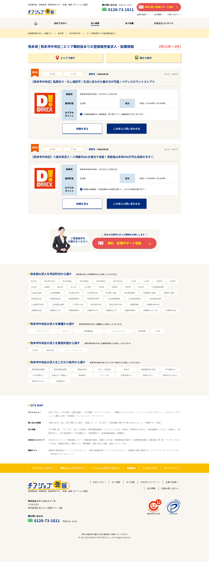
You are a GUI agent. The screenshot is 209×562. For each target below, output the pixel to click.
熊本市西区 (84, 281)
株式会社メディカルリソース (62, 454)
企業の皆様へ (76, 412)
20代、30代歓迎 (104, 369)
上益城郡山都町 (58, 304)
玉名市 (34, 287)
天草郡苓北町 (170, 310)
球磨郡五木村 (92, 310)
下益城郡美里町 (157, 287)
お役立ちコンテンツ (57, 439)
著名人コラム (115, 443)
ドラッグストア (42, 331)
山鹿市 (47, 287)
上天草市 (87, 287)
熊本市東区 (67, 281)
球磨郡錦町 (134, 304)
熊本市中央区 (75, 33)
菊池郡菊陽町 (129, 292)
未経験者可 (60, 381)
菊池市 (60, 287)
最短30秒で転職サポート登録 (159, 6)
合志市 (141, 287)
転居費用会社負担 (148, 369)
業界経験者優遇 (38, 369)
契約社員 (50, 350)
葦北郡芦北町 (96, 304)
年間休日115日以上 (170, 375)
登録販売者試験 (139, 439)
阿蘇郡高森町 (55, 298)
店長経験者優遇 (60, 369)
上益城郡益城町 (155, 298)
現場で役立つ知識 (100, 443)
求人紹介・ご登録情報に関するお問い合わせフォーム (121, 422)
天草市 (128, 287)
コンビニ (65, 331)
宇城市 (101, 287)
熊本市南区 (101, 281)
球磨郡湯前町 (36, 310)
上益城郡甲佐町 (37, 304)
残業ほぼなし (148, 375)
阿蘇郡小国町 (169, 292)
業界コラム (76, 443)
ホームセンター (119, 331)
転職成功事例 (63, 443)
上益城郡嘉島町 (134, 298)
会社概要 (88, 412)
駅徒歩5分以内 (38, 381)
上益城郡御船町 (114, 298)
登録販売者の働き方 (123, 439)
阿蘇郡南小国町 (149, 292)
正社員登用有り (66, 433)
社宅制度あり (38, 375)
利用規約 (71, 416)
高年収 (126, 369)
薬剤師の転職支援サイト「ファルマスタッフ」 (68, 450)
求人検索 (65, 412)
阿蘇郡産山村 (36, 298)
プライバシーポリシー (103, 412)
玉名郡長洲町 (73, 292)
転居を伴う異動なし (60, 375)
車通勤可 (82, 375)
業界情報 (86, 443)
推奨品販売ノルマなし (157, 429)
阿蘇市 (114, 287)
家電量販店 (88, 331)
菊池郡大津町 (111, 292)
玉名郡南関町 (55, 292)
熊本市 (34, 281)
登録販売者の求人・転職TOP (40, 33)
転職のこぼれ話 (105, 439)
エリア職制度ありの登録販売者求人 (101, 33)
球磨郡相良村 (73, 310)
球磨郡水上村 (55, 310)
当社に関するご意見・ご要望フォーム (81, 422)
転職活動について (74, 439)
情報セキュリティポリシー (126, 412)
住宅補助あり (170, 369)
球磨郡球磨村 (129, 310)
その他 (157, 331)
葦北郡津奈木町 (115, 304)
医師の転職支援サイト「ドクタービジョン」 (107, 450)
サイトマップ (97, 416)
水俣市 (172, 281)
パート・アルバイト (73, 350)
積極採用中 (82, 369)
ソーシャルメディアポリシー (151, 412)
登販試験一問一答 (156, 439)
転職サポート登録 (153, 422)
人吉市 (146, 281)
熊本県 (60, 33)
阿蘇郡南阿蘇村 (93, 298)
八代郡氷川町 (77, 304)
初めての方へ (54, 412)
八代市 (133, 281)
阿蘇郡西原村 (73, 298)
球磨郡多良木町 (153, 304)
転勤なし (172, 429)
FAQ (124, 443)
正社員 (35, 350)
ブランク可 (104, 375)
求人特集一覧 (54, 429)
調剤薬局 (142, 331)
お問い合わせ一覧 (56, 422)
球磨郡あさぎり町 (150, 310)
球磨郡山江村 (111, 310)
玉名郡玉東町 (36, 292)
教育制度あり (126, 375)
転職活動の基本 (90, 439)
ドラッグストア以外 (112, 429)
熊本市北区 (118, 281)
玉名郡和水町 (92, 292)
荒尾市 (159, 281)
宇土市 (73, 287)
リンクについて (83, 416)
